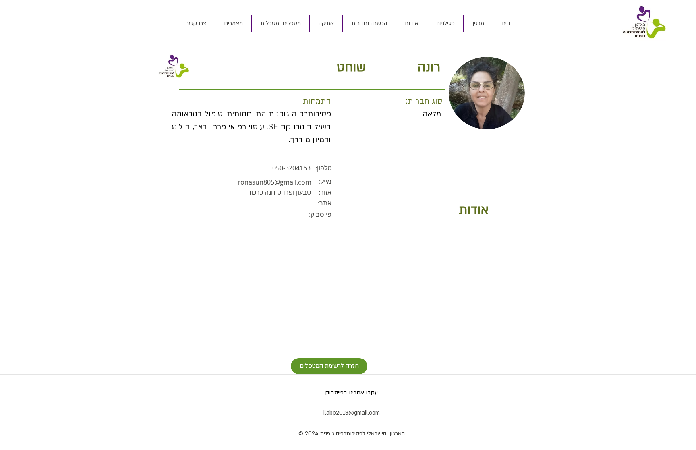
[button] (411, 23)
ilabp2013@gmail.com (351, 413)
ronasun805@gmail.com (274, 182)
